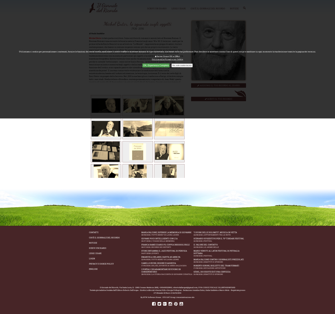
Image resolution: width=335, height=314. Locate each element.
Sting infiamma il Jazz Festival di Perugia (164, 252)
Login (92, 258)
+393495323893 (165, 287)
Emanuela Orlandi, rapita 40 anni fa (160, 258)
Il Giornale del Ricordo (109, 287)
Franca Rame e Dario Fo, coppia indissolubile (165, 245)
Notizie (93, 243)
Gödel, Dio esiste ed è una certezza (212, 273)
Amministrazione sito (185, 297)
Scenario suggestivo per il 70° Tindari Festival (219, 239)
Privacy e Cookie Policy (101, 264)
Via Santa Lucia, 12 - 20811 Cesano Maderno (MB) (138, 287)
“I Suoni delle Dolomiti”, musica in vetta (215, 233)
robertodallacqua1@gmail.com (185, 287)
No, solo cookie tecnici (182, 65)
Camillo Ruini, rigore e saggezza (164, 264)
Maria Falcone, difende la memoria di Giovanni (166, 233)
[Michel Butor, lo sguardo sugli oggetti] (106, 128)
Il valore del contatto (206, 245)
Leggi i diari (95, 253)
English (93, 269)
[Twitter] (159, 304)
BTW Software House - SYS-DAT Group (159, 297)
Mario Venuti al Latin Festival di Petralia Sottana (216, 253)
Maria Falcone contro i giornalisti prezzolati (219, 260)
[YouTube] (181, 304)
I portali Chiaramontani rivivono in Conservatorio (166, 271)
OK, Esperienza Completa (156, 65)
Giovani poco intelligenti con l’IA (159, 239)
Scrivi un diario (97, 248)
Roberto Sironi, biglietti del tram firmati (216, 266)
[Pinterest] (176, 304)
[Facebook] (154, 304)
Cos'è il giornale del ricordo (104, 237)
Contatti (94, 232)
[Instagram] (170, 304)
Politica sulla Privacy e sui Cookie (167, 59)
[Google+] (165, 304)
